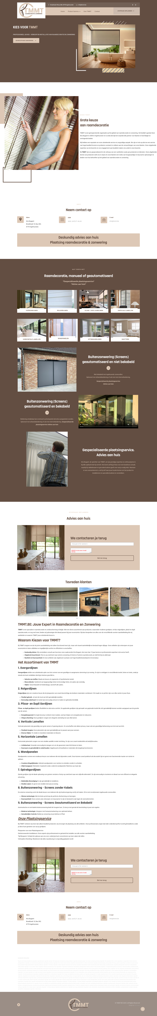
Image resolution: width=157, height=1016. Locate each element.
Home (63, 11)
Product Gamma (73, 11)
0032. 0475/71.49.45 (75, 221)
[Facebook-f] (132, 4)
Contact (97, 11)
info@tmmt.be (114, 221)
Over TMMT (87, 11)
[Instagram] (135, 4)
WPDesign (137, 1005)
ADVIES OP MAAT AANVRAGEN (24, 40)
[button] (20, 602)
